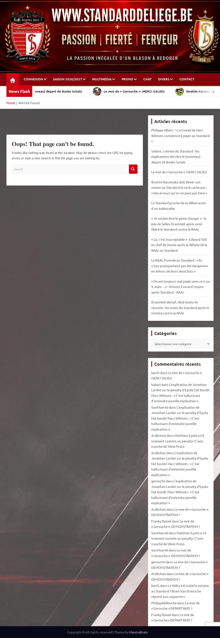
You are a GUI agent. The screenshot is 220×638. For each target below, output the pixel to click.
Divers (163, 79)
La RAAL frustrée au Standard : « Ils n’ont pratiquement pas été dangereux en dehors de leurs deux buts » (179, 265)
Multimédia (102, 79)
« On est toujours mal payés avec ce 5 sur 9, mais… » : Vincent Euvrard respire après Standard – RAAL (180, 286)
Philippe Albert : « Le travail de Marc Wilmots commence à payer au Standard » (180, 135)
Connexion (33, 79)
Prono (127, 79)
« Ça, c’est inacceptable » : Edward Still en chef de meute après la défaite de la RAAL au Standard (179, 244)
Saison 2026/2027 (67, 79)
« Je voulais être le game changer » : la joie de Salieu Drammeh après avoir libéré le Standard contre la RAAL (178, 223)
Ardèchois (158, 435)
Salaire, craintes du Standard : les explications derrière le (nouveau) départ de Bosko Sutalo (175, 156)
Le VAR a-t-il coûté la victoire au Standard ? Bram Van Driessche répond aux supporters (180, 590)
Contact (186, 79)
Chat (147, 79)
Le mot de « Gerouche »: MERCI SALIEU (179, 172)
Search (133, 169)
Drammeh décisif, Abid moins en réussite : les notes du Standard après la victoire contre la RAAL (180, 307)
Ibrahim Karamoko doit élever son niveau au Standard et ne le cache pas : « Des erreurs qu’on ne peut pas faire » (179, 187)
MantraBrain (138, 632)
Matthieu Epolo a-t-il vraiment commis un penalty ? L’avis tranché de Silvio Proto (177, 440)
